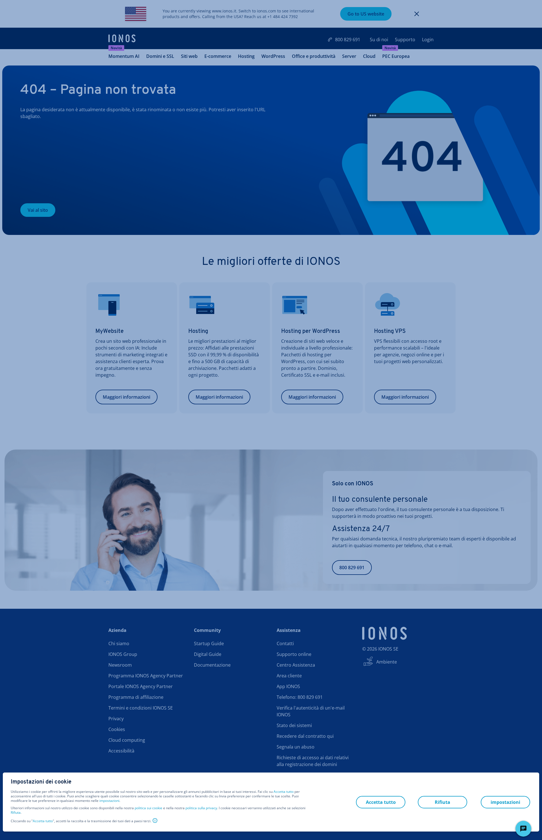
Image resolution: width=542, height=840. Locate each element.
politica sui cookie (148, 808)
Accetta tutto (284, 791)
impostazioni (109, 800)
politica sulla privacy (201, 808)
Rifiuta (16, 812)
